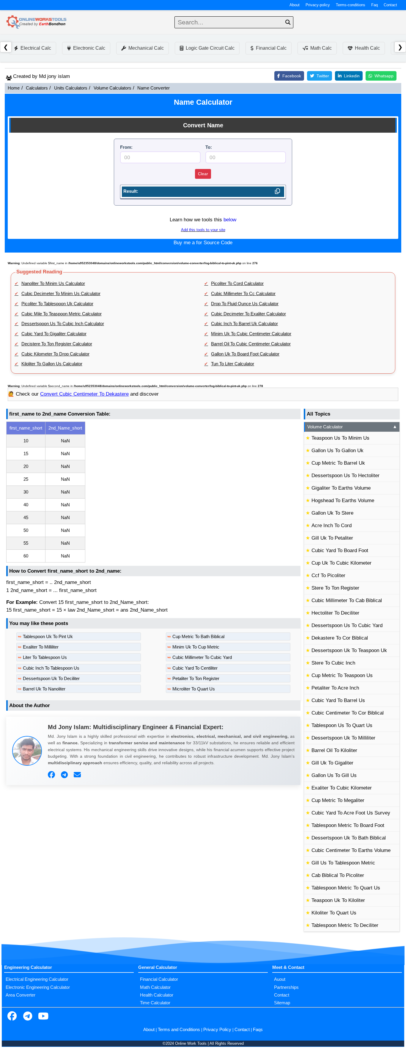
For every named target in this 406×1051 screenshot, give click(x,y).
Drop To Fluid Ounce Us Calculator (244, 303)
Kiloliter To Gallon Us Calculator (51, 363)
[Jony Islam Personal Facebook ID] (52, 775)
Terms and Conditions (179, 1029)
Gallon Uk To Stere (332, 513)
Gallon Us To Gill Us (334, 775)
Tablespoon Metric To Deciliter (344, 925)
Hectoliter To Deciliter (335, 613)
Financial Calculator (159, 979)
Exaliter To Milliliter (41, 647)
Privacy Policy (217, 1029)
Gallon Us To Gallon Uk (337, 450)
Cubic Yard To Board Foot (339, 550)
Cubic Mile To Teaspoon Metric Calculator (61, 313)
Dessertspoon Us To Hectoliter (345, 475)
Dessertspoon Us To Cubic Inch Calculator (62, 323)
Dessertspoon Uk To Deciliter (51, 678)
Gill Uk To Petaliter (332, 538)
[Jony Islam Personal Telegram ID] (65, 775)
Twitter (323, 75)
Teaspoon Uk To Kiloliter (338, 900)
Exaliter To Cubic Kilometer (341, 788)
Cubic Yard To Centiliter (195, 668)
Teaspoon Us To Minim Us (340, 438)
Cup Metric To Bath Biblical (198, 636)
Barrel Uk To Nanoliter (44, 689)
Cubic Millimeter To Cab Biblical (346, 600)
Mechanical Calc (146, 48)
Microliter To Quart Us (193, 689)
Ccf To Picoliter (328, 575)
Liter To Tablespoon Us (45, 657)
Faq (374, 5)
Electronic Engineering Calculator (38, 987)
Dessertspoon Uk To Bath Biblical (348, 838)
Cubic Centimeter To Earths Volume (351, 850)
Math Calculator (155, 987)
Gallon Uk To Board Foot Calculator (245, 354)
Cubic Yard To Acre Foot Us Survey (350, 813)
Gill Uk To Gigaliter (332, 763)
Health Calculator (156, 995)
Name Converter (153, 88)
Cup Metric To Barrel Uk (338, 463)
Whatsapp (384, 75)
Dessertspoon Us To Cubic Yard (347, 625)
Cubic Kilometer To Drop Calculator (55, 354)
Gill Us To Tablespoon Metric (343, 863)
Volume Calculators (112, 88)
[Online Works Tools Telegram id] (27, 1017)
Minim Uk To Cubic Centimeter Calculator (251, 333)
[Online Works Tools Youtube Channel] (43, 1017)
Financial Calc (271, 48)
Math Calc (321, 48)
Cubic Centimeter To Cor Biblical (347, 713)
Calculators (37, 88)
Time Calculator (155, 1002)
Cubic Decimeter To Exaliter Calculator (248, 313)
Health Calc (367, 48)
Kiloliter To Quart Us (333, 913)
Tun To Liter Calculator (232, 363)
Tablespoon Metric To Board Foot (347, 825)
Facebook (291, 75)
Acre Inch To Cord (331, 525)
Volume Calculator (352, 427)
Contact (390, 5)
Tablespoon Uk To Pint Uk (48, 636)
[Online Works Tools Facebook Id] (12, 1017)
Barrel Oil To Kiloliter (334, 750)
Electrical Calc (36, 48)
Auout (279, 979)
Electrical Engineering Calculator (37, 979)
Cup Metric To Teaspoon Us (342, 675)
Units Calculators (70, 88)
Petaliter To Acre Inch (335, 688)
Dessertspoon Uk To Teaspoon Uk (349, 650)
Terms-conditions (350, 5)
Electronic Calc (89, 48)
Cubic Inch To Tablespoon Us (51, 668)
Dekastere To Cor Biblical (339, 638)
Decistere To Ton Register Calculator (56, 344)
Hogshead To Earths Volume (342, 500)
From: (126, 147)
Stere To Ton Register (335, 588)
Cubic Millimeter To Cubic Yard (202, 657)
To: (208, 147)
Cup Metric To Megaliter (337, 800)
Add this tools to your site (203, 230)
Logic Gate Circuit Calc (210, 48)
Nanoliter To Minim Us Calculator (53, 283)
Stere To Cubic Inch (333, 663)
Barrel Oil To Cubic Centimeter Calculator (251, 344)
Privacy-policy (318, 5)
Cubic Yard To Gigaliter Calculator (53, 333)
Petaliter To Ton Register (195, 678)
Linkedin (352, 75)
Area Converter (20, 995)
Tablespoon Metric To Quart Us (345, 888)
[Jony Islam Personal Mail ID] (78, 775)
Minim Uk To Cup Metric (195, 647)
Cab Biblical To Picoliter (337, 875)
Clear (203, 173)
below (230, 220)
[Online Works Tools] (37, 22)
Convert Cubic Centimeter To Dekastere (84, 394)
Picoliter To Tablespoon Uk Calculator (57, 303)
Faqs (258, 1029)
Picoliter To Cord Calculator (237, 283)
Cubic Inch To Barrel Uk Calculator (244, 323)
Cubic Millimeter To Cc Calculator (243, 293)
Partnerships (286, 987)
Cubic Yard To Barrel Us (338, 700)
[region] (153, 492)
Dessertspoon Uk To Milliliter (343, 738)
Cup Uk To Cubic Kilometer (341, 563)
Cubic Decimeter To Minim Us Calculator (60, 293)
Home (14, 88)
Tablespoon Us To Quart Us (341, 725)
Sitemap (282, 1002)
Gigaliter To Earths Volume (341, 488)
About (294, 5)
